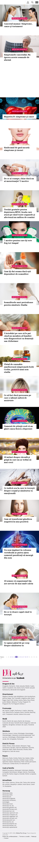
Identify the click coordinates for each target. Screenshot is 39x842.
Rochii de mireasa (24, 721)
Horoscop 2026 (7, 793)
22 (14, 657)
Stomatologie (6, 735)
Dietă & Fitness (8, 743)
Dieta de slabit (7, 749)
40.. (32, 657)
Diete (4, 746)
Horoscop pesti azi (8, 820)
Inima (15, 733)
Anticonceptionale (25, 735)
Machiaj (30, 710)
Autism (4, 776)
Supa (4, 760)
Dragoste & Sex (8, 684)
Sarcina (5, 733)
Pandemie (8, 786)
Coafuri (24, 710)
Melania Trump (17, 702)
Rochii (7, 710)
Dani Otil (10, 700)
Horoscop (6, 791)
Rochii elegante (25, 723)
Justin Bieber (6, 702)
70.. (1, 658)
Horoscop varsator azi (9, 818)
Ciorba (15, 758)
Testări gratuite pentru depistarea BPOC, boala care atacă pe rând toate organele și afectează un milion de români (19, 213)
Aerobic (12, 748)
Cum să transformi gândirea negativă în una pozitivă (18, 520)
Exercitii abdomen (22, 748)
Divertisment (7, 694)
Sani (3, 712)
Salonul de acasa (24, 714)
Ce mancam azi (24, 763)
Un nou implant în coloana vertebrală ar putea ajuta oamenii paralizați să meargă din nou (18, 554)
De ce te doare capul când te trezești (18, 613)
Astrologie (5, 802)
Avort (27, 737)
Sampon (17, 712)
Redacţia (34, 836)
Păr (3, 710)
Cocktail (21, 760)
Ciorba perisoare (30, 762)
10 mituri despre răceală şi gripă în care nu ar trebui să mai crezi (17, 460)
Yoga (28, 746)
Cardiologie (12, 737)
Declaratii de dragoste (17, 690)
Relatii (27, 686)
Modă (4, 719)
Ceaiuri (10, 733)
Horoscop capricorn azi (10, 813)
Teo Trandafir (16, 698)
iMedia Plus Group (21, 833)
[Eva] (6, 2)
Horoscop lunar (7, 804)
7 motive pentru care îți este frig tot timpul (18, 241)
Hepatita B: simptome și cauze (19, 116)
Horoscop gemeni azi (9, 807)
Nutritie (31, 748)
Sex (15, 688)
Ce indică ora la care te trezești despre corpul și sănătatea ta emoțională (19, 491)
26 (22, 657)
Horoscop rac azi (8, 806)
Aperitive (5, 762)
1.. (6, 657)
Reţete (5, 756)
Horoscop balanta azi (9, 824)
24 (18, 657)
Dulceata (9, 760)
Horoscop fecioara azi (9, 809)
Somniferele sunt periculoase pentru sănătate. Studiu (18, 303)
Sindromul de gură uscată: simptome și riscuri (17, 148)
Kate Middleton (19, 696)
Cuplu (32, 686)
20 (10, 657)
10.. (9, 657)
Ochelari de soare (21, 725)
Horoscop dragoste (8, 798)
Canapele (5, 772)
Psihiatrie (20, 739)
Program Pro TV (7, 704)
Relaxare (23, 746)
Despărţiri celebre (16, 784)
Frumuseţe (6, 708)
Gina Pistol (30, 700)
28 (25, 657)
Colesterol (15, 735)
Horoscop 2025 (7, 795)
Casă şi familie (8, 768)
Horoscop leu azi (8, 822)
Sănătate (6, 731)
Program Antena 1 (19, 704)
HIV (8, 739)
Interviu (12, 782)
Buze (22, 712)
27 (23, 657)
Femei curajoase (30, 774)
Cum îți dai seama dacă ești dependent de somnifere (17, 272)
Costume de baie (8, 723)
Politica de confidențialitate (10, 836)
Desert (11, 762)
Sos (23, 758)
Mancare (5, 758)
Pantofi (16, 723)
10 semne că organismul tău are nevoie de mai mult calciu (18, 582)
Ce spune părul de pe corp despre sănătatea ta (16, 644)
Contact (6, 838)
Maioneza (17, 762)
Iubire (4, 688)
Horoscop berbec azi (9, 825)
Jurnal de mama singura (10, 774)
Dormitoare (13, 772)
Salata (27, 758)
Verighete (11, 725)
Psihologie (21, 733)
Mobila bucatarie (8, 770)
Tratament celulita (12, 714)
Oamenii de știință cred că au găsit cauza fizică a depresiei (18, 427)
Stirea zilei (19, 782)
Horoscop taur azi (8, 811)
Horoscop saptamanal (9, 827)
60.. (37, 657)
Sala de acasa (14, 751)
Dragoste (5, 686)
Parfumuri (18, 710)
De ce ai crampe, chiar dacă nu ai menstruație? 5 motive (19, 179)
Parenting (31, 772)
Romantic (12, 686)
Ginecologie (29, 733)
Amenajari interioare (21, 770)
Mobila (31, 770)
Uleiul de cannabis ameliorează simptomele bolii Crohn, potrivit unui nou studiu (19, 368)
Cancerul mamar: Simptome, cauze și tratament (18, 25)
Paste (11, 758)
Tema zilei (26, 782)
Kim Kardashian (29, 696)
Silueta (25, 749)
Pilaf (22, 762)
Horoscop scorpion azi (9, 815)
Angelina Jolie (25, 698)
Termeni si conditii (24, 836)
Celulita (26, 712)
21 (12, 657)
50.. (34, 657)
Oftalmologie (20, 737)
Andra (21, 700)
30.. (29, 657)
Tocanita (16, 760)
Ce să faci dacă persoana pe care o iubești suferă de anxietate (17, 398)
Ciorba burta (14, 763)
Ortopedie (13, 739)
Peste (20, 758)
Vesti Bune (26, 784)
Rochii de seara (12, 721)
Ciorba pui (6, 763)
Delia (25, 700)
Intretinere (6, 748)
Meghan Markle (7, 696)
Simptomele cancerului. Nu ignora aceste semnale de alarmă (17, 57)
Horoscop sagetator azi (10, 816)
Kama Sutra (21, 688)
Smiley (16, 700)
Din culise (5, 782)
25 (20, 657)
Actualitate (7, 780)
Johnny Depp (6, 698)
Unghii (12, 710)
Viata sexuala (20, 686)
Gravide (21, 774)
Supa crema (29, 760)
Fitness (9, 746)
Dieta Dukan (16, 746)
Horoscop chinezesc (9, 800)
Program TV (26, 702)
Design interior (23, 772)
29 (27, 657)
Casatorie (10, 688)
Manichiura (10, 712)
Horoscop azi (6, 797)
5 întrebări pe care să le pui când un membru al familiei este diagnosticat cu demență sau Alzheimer (18, 337)
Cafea (32, 758)
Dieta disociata (18, 749)
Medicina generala (19, 18)
